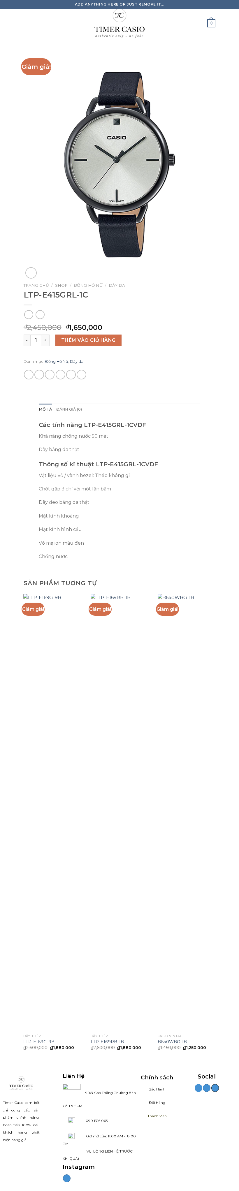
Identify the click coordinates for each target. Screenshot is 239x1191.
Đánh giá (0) (69, 409)
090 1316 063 (91, 1120)
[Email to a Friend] (60, 374)
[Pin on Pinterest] (71, 374)
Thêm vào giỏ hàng (88, 340)
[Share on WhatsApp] (29, 374)
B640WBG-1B (172, 1041)
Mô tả (45, 409)
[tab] (45, 409)
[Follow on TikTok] (215, 1088)
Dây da (117, 285)
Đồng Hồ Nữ (88, 285)
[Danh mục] (27, 23)
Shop (61, 285)
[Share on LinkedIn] (81, 374)
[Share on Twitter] (50, 374)
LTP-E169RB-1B (107, 1041)
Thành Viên (157, 1116)
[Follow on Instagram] (67, 1178)
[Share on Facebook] (39, 374)
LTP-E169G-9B (39, 1041)
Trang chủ (36, 285)
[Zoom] (31, 273)
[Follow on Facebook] (198, 1088)
